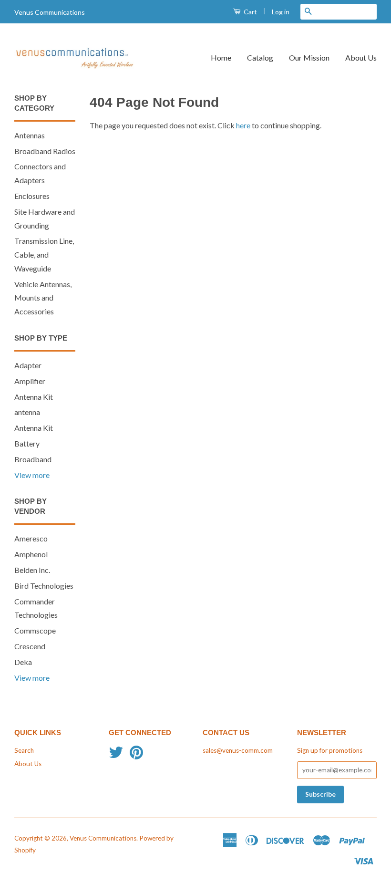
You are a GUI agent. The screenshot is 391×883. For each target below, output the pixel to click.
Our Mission (309, 57)
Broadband (32, 459)
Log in (280, 12)
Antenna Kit (33, 396)
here (243, 125)
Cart (249, 12)
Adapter (27, 365)
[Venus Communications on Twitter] (116, 755)
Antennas (29, 135)
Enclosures (32, 195)
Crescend (29, 646)
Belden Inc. (32, 569)
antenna (27, 411)
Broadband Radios (44, 151)
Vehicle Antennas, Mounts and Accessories (43, 298)
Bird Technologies (43, 585)
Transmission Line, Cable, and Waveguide (44, 254)
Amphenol (31, 554)
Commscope (35, 630)
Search (24, 750)
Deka (23, 661)
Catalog (260, 57)
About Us (361, 57)
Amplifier (29, 380)
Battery (27, 443)
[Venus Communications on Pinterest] (136, 755)
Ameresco (31, 538)
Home (221, 57)
